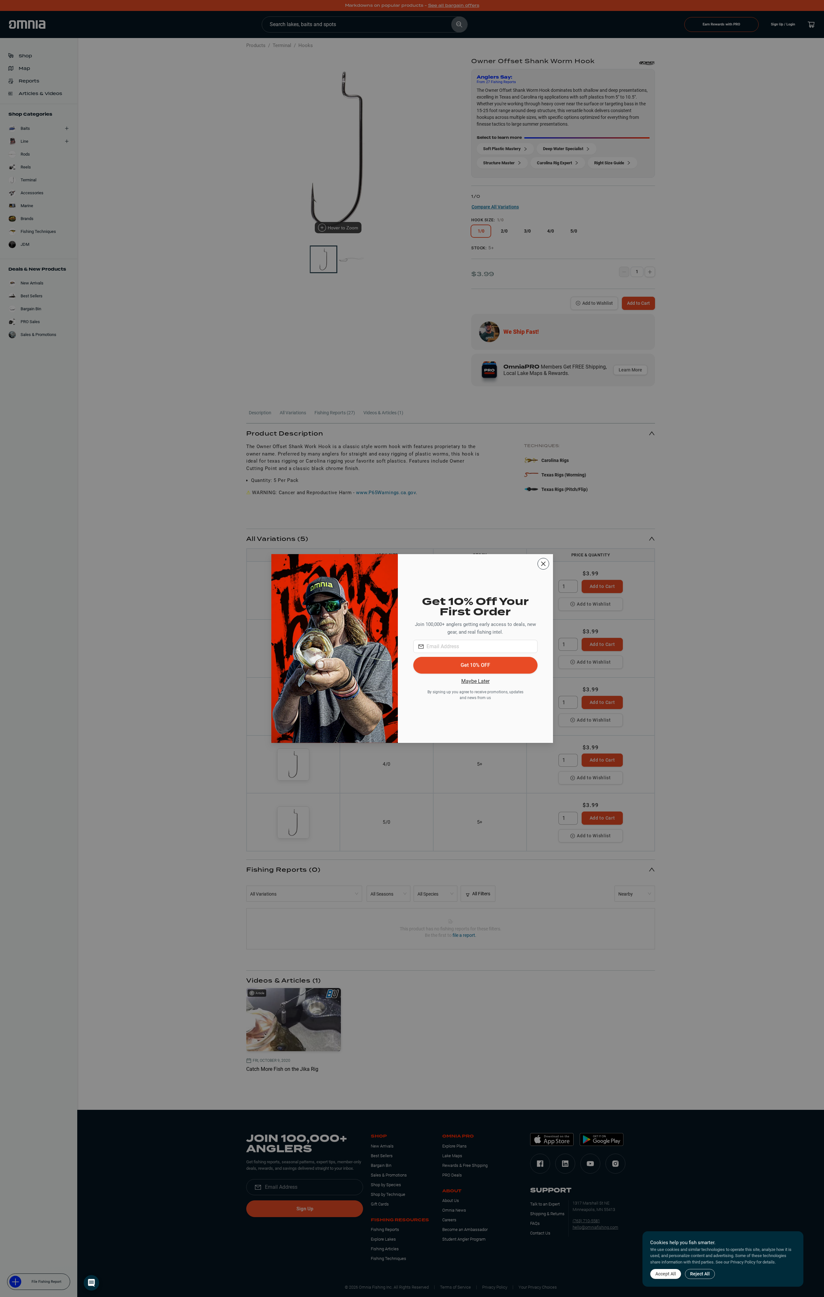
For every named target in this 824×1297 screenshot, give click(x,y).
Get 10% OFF (475, 665)
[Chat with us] (91, 1283)
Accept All (665, 1273)
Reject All (700, 1273)
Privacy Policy (742, 1262)
